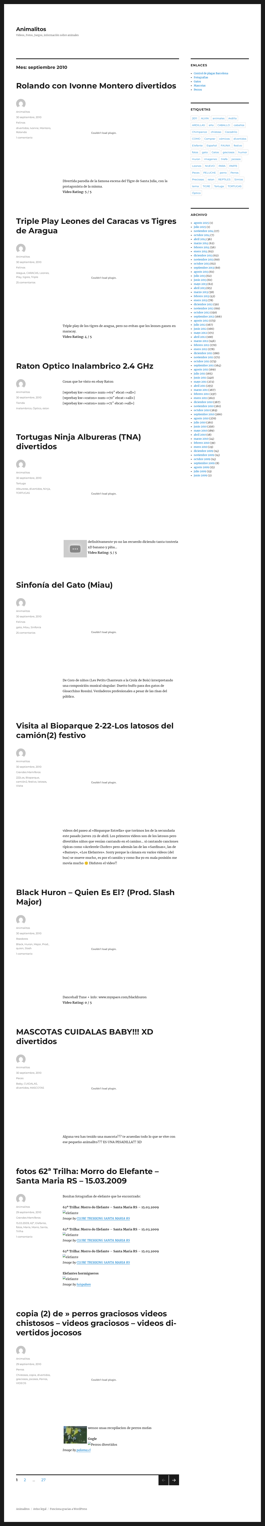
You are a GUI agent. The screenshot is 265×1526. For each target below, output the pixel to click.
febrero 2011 (201, 394)
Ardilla (232, 118)
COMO (196, 138)
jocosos (33, 1379)
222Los (20, 777)
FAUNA (225, 145)
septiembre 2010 (204, 414)
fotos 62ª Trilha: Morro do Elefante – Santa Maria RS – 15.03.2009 (87, 1175)
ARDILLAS (198, 125)
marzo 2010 (201, 438)
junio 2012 (200, 328)
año (211, 125)
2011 (194, 118)
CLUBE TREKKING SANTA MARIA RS (103, 1218)
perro (223, 172)
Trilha (19, 1231)
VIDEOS (21, 1383)
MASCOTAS (37, 1087)
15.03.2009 (22, 1223)
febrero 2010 (201, 443)
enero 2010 (200, 447)
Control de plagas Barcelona (211, 73)
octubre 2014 (202, 235)
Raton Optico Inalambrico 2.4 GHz (84, 366)
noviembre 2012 (204, 308)
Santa (44, 1227)
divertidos (22, 128)
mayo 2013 (200, 284)
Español (212, 145)
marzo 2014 (201, 243)
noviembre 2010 (204, 406)
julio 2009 (200, 471)
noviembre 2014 (204, 231)
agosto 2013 (201, 271)
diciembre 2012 (203, 304)
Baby (19, 1083)
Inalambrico (24, 408)
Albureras (22, 488)
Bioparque (32, 777)
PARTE (233, 165)
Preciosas (198, 179)
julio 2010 (200, 422)
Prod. (45, 944)
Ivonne (34, 128)
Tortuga (21, 483)
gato (19, 627)
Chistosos (22, 1374)
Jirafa (224, 159)
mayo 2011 (200, 381)
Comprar (209, 138)
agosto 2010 (201, 418)
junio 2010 (200, 426)
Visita (19, 785)
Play (19, 277)
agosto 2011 (201, 369)
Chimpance (199, 131)
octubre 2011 (201, 361)
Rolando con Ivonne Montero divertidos (96, 85)
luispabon (84, 1284)
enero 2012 (200, 349)
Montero (45, 128)
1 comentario (24, 137)
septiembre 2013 (204, 267)
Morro (35, 1227)
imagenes (210, 159)
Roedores (22, 938)
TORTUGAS (23, 492)
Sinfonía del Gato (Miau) (64, 585)
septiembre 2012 (204, 316)
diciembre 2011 (203, 353)
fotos (19, 1227)
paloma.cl (84, 1450)
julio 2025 (200, 227)
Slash (28, 948)
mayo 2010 (200, 430)
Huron (28, 944)
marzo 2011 (201, 390)
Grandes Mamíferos (28, 772)
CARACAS (32, 272)
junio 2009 (200, 475)
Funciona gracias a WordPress (68, 1509)
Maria (26, 1227)
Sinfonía (36, 627)
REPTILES (224, 179)
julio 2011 (199, 373)
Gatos (197, 81)
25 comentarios (25, 282)
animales (218, 118)
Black (19, 944)
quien (20, 948)
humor (242, 152)
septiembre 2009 (204, 463)
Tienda (20, 402)
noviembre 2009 (204, 455)
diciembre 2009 (203, 451)
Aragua (20, 272)
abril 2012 (200, 337)
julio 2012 (200, 324)
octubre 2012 (202, 312)
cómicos (224, 138)
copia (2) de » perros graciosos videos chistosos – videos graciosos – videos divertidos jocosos (96, 1323)
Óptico (37, 408)
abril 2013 (200, 288)
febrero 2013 (201, 296)
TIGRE (206, 186)
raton (45, 408)
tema (195, 186)
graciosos (22, 1379)
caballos (239, 125)
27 (44, 1480)
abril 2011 (199, 386)
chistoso (216, 131)
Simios (238, 179)
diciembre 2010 (203, 402)
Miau (26, 627)
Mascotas (200, 85)
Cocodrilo (231, 131)
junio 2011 (200, 377)
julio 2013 (199, 276)
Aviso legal (39, 1509)
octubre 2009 (202, 459)
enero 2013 (200, 300)
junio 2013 (200, 280)
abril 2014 (200, 239)
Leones (44, 272)
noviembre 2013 (203, 259)
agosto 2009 (201, 467)
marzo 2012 (201, 341)
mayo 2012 (200, 333)
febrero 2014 (201, 247)
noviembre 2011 (203, 357)
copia (32, 1374)
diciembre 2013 (203, 255)
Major (37, 944)
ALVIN (205, 118)
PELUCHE (209, 172)
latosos (42, 781)
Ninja (46, 488)
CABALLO (223, 125)
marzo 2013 (201, 292)
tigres (26, 277)
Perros (20, 1369)
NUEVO (210, 165)
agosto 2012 (201, 320)
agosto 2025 (201, 223)
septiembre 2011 (204, 365)
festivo (32, 781)
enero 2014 (200, 251)
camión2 (21, 781)
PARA (222, 165)
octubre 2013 (202, 263)
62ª (32, 1223)
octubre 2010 (202, 410)
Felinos (20, 122)
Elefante (40, 1223)
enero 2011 (200, 398)
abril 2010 (200, 434)
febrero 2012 (201, 345)
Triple (34, 277)
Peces (19, 1078)
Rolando (21, 132)
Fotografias (201, 77)
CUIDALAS (30, 1083)
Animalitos (31, 29)
